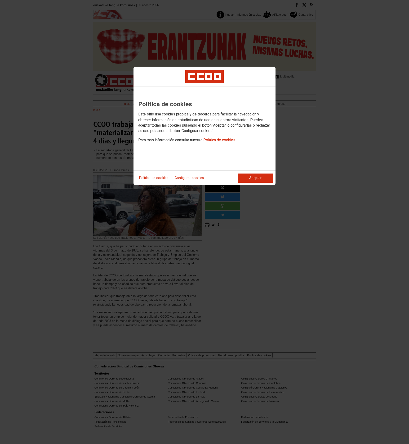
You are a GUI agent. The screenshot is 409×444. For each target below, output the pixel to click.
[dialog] (204, 126)
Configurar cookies (189, 178)
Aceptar (255, 178)
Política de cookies (219, 140)
